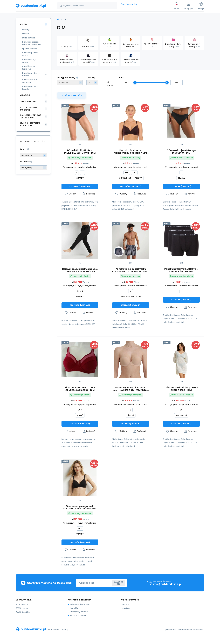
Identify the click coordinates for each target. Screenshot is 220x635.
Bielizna (25, 33)
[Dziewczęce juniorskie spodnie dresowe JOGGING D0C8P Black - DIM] (79, 240)
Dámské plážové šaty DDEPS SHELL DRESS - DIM (181, 388)
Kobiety (23, 24)
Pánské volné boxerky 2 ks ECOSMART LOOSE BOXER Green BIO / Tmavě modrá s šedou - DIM (130, 270)
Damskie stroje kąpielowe (28, 67)
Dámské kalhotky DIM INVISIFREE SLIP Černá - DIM (80, 151)
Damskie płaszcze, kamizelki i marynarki (31, 43)
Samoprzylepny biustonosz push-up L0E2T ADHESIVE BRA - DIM (131, 388)
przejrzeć (126, 608)
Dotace (125, 604)
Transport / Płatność (79, 611)
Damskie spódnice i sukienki (30, 74)
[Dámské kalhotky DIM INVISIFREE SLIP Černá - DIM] (79, 122)
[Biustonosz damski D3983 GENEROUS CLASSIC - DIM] (79, 359)
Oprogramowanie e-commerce (178, 629)
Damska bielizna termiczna (29, 81)
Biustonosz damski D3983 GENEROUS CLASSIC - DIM (80, 388)
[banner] (33, 5)
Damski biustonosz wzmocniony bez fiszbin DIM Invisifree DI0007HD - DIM (130, 151)
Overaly (25, 29)
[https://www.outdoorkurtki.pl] (58, 19)
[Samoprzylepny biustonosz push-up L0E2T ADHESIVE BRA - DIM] (130, 359)
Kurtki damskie (28, 38)
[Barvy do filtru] (33, 155)
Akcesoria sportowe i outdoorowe (30, 116)
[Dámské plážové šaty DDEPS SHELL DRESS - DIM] (181, 359)
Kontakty (74, 608)
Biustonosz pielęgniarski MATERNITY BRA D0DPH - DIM (79, 507)
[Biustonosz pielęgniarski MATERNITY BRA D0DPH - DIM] (79, 478)
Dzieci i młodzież (28, 101)
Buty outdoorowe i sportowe (29, 108)
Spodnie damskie (29, 48)
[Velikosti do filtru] (33, 167)
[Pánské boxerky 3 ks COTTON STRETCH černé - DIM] (181, 240)
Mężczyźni (25, 95)
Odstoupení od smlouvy (81, 604)
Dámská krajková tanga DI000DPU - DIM (181, 151)
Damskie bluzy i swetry (29, 60)
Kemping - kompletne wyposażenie (30, 124)
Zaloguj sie (118, 583)
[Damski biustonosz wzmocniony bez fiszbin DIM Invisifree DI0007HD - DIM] (130, 122)
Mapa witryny (62, 629)
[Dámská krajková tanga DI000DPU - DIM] (181, 122)
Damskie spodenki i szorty (30, 54)
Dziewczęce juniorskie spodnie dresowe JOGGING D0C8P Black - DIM (80, 270)
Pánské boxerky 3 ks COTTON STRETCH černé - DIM (181, 270)
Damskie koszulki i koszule (30, 87)
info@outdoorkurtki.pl (128, 4)
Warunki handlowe (78, 615)
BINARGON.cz (198, 629)
